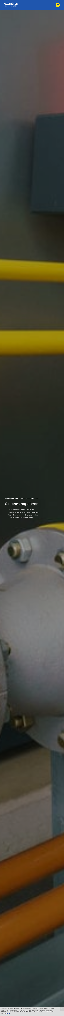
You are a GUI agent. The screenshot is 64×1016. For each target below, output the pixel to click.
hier (8, 1013)
